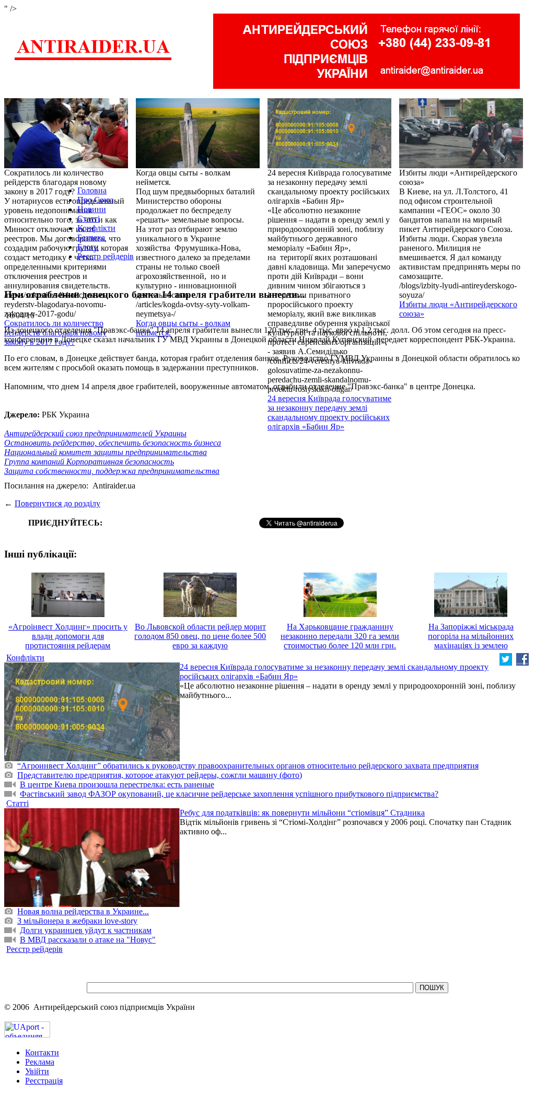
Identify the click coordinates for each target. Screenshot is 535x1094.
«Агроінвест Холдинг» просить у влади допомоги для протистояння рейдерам (67, 636)
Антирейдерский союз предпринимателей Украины (95, 433)
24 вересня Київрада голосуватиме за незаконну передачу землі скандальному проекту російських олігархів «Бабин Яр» (329, 412)
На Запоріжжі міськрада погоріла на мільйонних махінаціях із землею (471, 636)
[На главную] (93, 58)
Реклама (39, 1061)
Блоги (88, 246)
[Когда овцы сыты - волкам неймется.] (198, 165)
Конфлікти (96, 228)
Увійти (37, 1071)
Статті (88, 218)
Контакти (42, 1052)
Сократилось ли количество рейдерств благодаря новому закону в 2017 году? (55, 332)
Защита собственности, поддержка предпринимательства (111, 471)
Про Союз (95, 199)
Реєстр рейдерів (105, 256)
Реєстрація (44, 1080)
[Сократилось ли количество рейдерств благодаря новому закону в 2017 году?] (66, 165)
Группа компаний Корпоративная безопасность (89, 461)
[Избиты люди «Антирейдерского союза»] (461, 165)
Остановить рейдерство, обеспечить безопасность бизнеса (112, 442)
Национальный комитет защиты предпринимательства (105, 452)
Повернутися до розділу (57, 503)
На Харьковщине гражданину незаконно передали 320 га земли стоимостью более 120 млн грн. (340, 636)
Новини (91, 209)
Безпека (91, 237)
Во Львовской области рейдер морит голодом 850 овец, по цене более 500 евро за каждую (200, 636)
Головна (92, 190)
